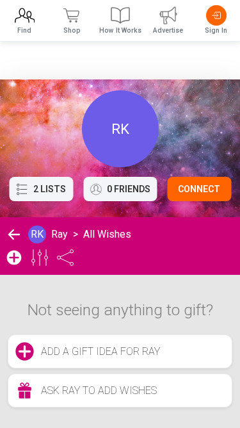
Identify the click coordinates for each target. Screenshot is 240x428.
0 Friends (128, 189)
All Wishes (107, 234)
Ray (59, 234)
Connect (199, 189)
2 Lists (49, 189)
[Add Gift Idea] (14, 258)
